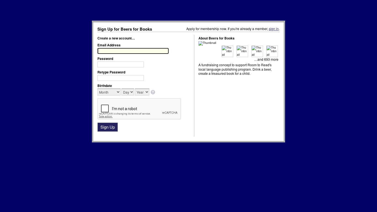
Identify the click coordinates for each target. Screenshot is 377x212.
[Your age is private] (153, 92)
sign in (274, 28)
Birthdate (104, 85)
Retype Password (111, 72)
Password (105, 58)
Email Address (109, 45)
